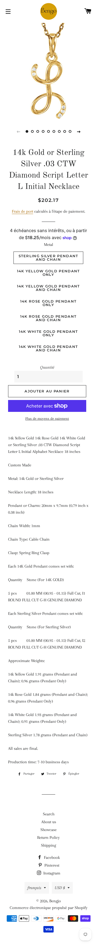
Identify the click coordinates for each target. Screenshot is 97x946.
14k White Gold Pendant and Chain (48, 348)
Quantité (47, 367)
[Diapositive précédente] (18, 131)
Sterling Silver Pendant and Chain (48, 258)
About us (48, 821)
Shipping (48, 845)
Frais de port (22, 211)
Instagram (51, 873)
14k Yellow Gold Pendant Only (48, 273)
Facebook (51, 857)
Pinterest (51, 865)
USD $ (60, 887)
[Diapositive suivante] (79, 131)
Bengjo (55, 900)
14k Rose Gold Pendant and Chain (48, 318)
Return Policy (48, 837)
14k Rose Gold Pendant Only (48, 303)
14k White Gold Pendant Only (48, 333)
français (34, 887)
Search (48, 814)
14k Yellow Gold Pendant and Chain (48, 288)
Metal (48, 244)
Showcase (48, 829)
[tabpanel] (48, 70)
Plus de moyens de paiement (47, 418)
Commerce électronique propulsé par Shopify (49, 907)
